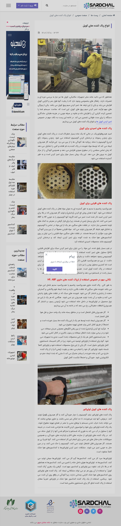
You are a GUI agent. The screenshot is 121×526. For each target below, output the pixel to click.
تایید (54, 269)
